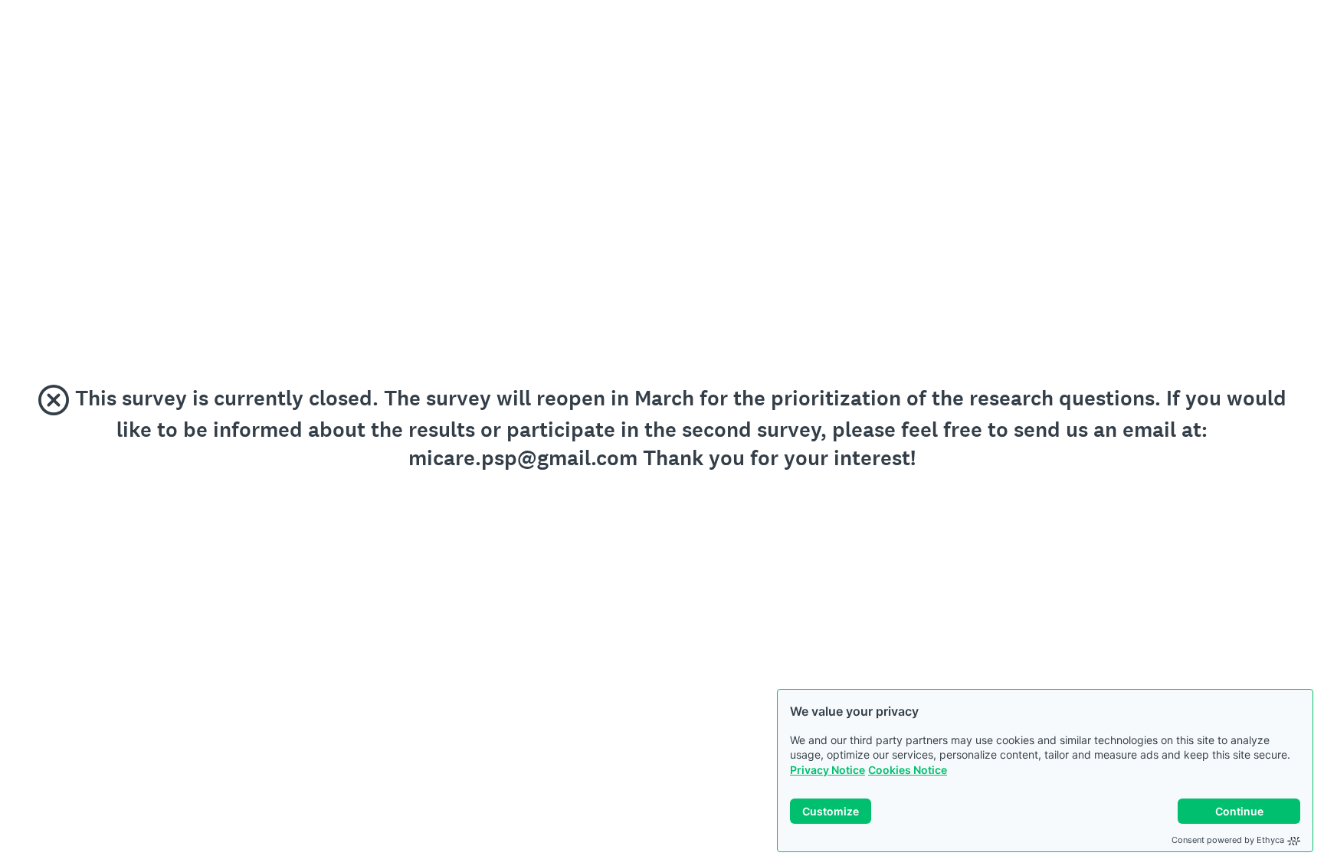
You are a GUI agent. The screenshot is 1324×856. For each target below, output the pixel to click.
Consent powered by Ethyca (1228, 840)
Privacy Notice (827, 769)
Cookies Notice (907, 769)
